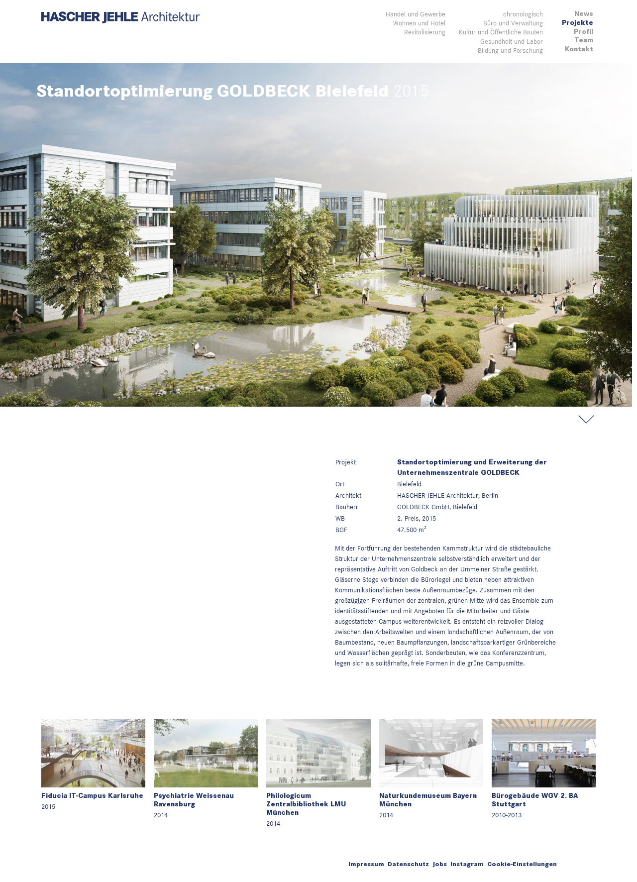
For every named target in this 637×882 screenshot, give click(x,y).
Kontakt (579, 49)
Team (583, 40)
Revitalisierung (424, 32)
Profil (583, 31)
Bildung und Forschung (510, 50)
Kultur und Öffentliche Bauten (501, 32)
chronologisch (523, 14)
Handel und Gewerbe (415, 14)
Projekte (577, 22)
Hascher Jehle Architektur (120, 17)
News (583, 13)
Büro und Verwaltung (513, 23)
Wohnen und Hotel (419, 23)
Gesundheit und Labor (511, 41)
